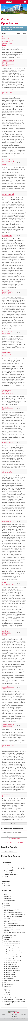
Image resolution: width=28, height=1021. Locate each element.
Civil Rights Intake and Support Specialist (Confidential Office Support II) (7, 632)
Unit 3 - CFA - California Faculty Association (14, 914)
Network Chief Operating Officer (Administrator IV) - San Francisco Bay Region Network (8, 162)
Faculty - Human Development (11, 966)
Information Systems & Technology (12, 980)
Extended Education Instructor (11, 865)
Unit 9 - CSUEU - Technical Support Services (14, 932)
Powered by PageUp (5, 836)
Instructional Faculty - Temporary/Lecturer (14, 867)
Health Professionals (9, 978)
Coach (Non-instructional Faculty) (12, 941)
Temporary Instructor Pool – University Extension (8, 725)
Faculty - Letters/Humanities (11, 968)
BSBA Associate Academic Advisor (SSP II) (8, 583)
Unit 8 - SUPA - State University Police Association (12, 929)
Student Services (8, 984)
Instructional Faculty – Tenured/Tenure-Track (14, 869)
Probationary (7, 896)
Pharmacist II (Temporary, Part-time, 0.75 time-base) (8, 193)
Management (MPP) (9, 870)
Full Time (6, 990)
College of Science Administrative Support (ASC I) (7, 354)
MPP (5, 907)
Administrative (8, 937)
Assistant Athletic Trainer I (8, 794)
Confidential (7, 905)
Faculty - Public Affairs (9, 974)
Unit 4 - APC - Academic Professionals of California (13, 917)
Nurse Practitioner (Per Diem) (7, 408)
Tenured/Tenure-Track (9, 900)
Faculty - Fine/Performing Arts (11, 962)
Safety (5, 982)
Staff (5, 876)
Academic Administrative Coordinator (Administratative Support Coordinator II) (8, 63)
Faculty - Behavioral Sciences (11, 949)
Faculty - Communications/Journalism (12, 952)
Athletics (6, 939)
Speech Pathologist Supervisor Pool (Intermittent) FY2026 (7, 392)
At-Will (6, 894)
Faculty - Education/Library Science (12, 956)
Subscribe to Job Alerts (14, 842)
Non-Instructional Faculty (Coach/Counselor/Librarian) (11, 873)
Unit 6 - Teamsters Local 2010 (11, 923)
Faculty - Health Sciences (10, 964)
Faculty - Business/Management (11, 951)
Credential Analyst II (7, 235)
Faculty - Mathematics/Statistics (12, 970)
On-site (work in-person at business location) (14, 999)
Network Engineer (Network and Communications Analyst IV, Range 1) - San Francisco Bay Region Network (8, 40)
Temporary (7, 898)
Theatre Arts (7, 986)
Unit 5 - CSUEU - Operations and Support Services (13, 920)
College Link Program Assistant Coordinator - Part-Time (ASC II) (7, 292)
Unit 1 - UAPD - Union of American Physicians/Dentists (11, 909)
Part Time (7, 992)
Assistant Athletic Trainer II (8, 746)
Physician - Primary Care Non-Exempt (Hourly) (7, 471)
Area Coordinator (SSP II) (8, 521)
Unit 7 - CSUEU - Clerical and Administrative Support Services (14, 926)
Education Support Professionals (11, 947)
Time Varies (7, 994)
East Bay (7, 885)
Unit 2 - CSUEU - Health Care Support (13, 912)
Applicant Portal (14, 839)
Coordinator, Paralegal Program (7, 93)
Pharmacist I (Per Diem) (7, 442)
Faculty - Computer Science (10, 954)
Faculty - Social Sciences (10, 976)
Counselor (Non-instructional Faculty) (13, 943)
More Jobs (14, 823)
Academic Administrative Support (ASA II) (8, 687)
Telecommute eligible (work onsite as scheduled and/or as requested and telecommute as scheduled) (14, 1003)
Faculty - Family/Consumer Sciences (12, 960)
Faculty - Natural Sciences (10, 972)
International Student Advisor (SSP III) (7, 332)
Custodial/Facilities (8, 945)
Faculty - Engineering (9, 958)
